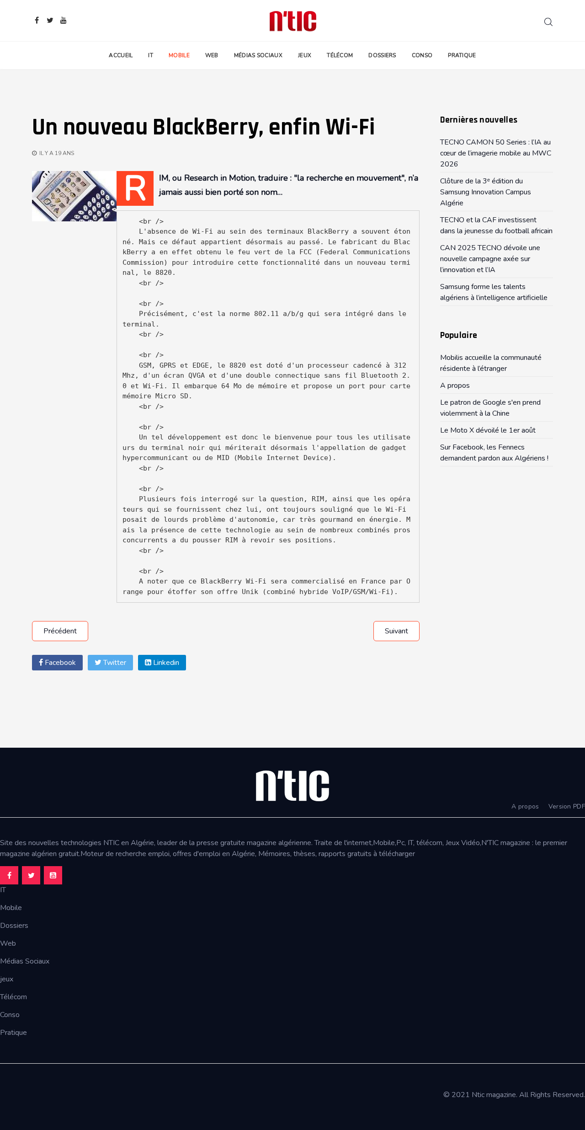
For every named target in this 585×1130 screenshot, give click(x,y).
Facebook (59, 663)
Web (211, 55)
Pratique (462, 55)
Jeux (304, 55)
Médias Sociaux (258, 55)
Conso (422, 55)
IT (150, 55)
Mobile (179, 55)
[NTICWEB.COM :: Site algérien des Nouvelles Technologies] (292, 21)
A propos (525, 806)
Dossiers (382, 55)
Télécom (340, 55)
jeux (6, 979)
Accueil (121, 55)
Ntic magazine (494, 1095)
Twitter (113, 663)
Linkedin (165, 663)
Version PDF (566, 806)
